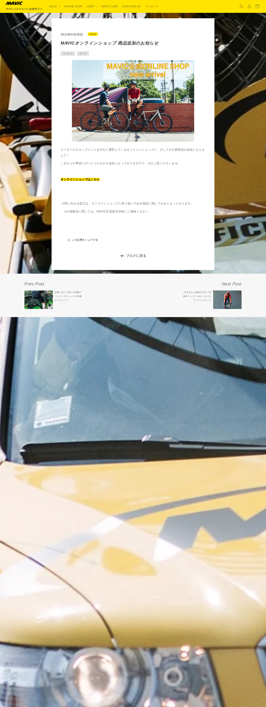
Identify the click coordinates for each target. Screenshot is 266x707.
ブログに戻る (136, 256)
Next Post (232, 283)
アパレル (68, 53)
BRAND (92, 34)
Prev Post (34, 283)
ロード (83, 53)
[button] (54, 6)
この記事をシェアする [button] (85, 239)
